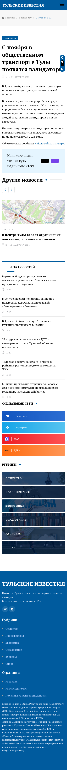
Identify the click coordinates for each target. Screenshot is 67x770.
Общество (11, 628)
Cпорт (9, 663)
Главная (10, 17)
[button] (5, 190)
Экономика (12, 642)
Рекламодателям (16, 688)
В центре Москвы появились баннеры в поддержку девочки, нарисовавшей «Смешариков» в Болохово (28, 302)
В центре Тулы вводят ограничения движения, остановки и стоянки (31, 237)
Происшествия (14, 635)
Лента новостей (21, 267)
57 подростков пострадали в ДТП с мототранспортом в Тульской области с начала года (28, 343)
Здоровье (11, 656)
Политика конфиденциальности (26, 695)
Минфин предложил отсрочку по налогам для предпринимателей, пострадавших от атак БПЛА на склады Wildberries (30, 387)
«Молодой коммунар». (50, 143)
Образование (13, 649)
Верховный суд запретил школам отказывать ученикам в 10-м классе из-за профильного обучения (29, 280)
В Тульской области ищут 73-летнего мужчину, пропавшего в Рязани (26, 323)
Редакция (11, 681)
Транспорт (25, 17)
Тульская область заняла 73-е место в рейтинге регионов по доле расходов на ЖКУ (28, 365)
